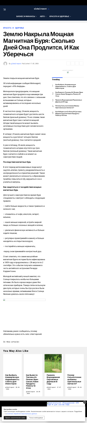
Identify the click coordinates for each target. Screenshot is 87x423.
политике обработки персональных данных (22, 414)
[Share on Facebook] (68, 63)
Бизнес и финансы (25, 16)
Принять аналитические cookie (15, 418)
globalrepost (16, 64)
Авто (42, 16)
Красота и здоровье (59, 16)
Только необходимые (36, 418)
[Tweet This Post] (73, 63)
